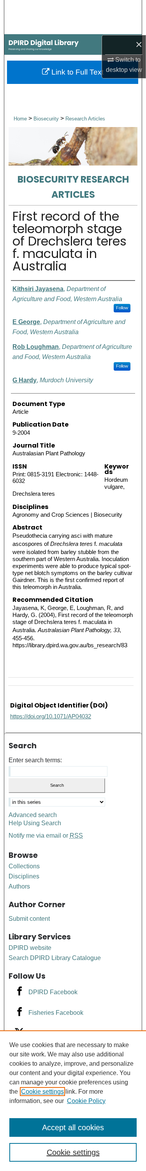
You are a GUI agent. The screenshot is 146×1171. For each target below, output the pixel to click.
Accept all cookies (73, 1127)
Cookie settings (42, 1091)
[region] (73, 1100)
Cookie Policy (86, 1101)
